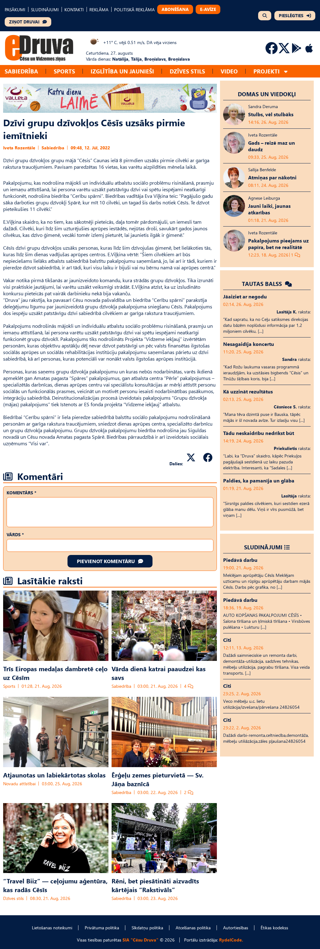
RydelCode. (231, 940)
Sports (64, 71)
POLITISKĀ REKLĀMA (134, 9)
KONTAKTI (74, 9)
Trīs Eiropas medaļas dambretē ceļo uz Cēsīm (55, 673)
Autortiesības (235, 928)
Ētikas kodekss (274, 928)
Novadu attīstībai (19, 784)
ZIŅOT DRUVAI (24, 22)
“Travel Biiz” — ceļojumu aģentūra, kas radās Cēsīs (55, 885)
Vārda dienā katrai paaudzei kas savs (159, 673)
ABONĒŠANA (175, 9)
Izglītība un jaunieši (122, 71)
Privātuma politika (102, 928)
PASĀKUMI (15, 9)
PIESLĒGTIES (291, 15)
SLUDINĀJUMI (45, 9)
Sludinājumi (263, 547)
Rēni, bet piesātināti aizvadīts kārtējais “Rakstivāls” (155, 885)
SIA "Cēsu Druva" (140, 940)
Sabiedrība (21, 71)
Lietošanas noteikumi (52, 928)
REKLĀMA (98, 9)
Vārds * (15, 534)
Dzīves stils (187, 71)
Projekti (266, 71)
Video (229, 71)
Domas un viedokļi (267, 94)
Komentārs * (21, 493)
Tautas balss (262, 283)
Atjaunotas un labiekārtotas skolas (54, 774)
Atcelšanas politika (193, 928)
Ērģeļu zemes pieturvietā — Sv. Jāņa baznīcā (157, 779)
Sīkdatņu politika (147, 928)
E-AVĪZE (208, 9)
